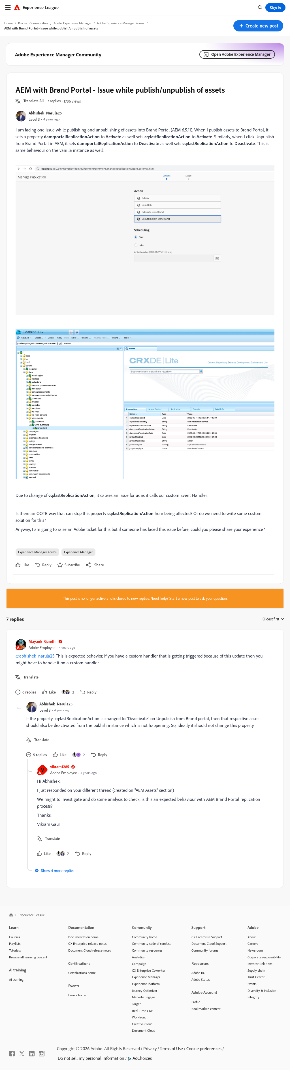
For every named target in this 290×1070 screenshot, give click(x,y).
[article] (143, 668)
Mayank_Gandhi (42, 641)
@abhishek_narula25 (35, 656)
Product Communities (33, 23)
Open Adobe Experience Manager (240, 54)
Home (8, 23)
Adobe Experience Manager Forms (120, 23)
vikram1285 (59, 766)
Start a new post (182, 598)
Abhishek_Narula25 (45, 112)
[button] (258, 25)
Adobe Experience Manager (72, 23)
